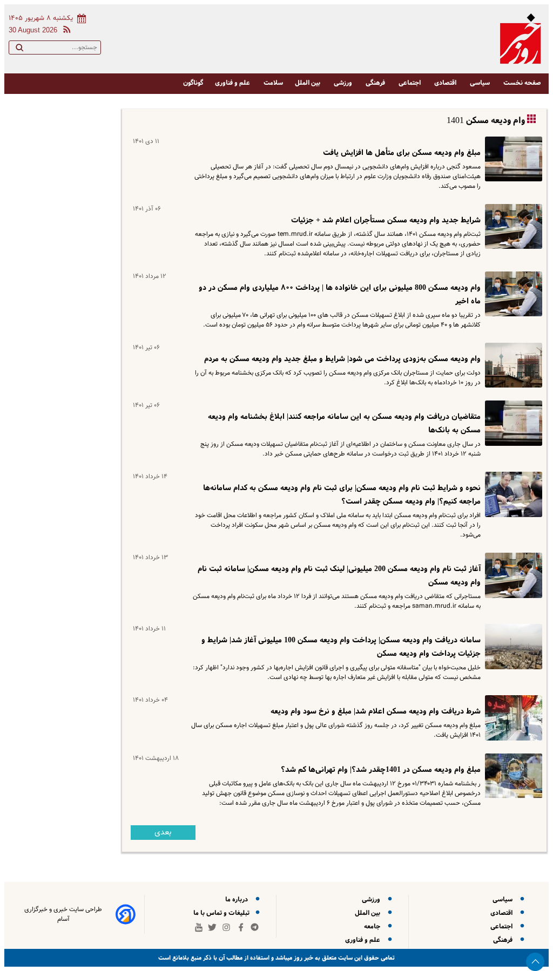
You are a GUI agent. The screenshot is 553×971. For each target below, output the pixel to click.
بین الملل (308, 82)
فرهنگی (376, 82)
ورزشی (344, 82)
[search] (19, 50)
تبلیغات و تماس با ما (222, 913)
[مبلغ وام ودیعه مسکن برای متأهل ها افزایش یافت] (511, 159)
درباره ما (238, 899)
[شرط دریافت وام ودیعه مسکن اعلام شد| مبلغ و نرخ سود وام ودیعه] (511, 717)
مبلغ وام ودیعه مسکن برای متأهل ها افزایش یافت (402, 152)
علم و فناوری (233, 82)
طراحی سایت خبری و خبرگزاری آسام (63, 914)
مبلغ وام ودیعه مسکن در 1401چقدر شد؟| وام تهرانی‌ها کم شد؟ (381, 769)
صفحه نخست (522, 82)
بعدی (162, 832)
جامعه (373, 926)
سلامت (273, 82)
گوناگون (193, 82)
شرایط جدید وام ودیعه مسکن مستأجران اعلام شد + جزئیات (386, 220)
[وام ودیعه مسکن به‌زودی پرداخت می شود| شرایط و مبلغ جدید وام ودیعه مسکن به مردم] (511, 365)
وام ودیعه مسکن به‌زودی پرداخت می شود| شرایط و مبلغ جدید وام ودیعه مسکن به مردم (342, 359)
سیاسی (480, 82)
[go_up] (535, 962)
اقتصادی (446, 82)
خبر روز (302, 957)
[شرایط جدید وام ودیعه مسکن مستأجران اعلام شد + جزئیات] (511, 226)
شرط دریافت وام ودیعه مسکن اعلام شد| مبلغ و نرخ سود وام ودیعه (376, 711)
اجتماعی (410, 82)
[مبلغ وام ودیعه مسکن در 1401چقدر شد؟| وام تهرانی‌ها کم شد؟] (511, 775)
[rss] (64, 31)
